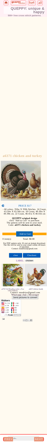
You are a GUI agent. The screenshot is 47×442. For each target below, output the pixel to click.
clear (15, 255)
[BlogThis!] (26, 320)
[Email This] (24, 320)
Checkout (31, 255)
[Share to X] (29, 320)
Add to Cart (25, 234)
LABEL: (20, 260)
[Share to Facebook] (31, 320)
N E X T (38, 439)
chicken (29, 261)
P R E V (8, 439)
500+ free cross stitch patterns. (24, 15)
